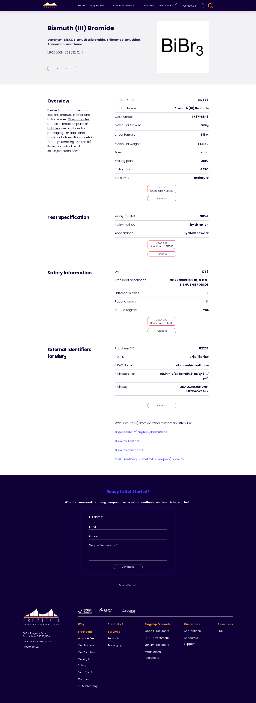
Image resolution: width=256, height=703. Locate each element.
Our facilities (86, 652)
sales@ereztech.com (62, 151)
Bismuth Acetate (127, 441)
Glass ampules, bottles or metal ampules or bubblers (68, 123)
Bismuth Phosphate (129, 450)
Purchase (62, 68)
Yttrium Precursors (157, 645)
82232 (204, 348)
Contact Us (189, 5)
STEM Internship (88, 686)
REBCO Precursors (157, 638)
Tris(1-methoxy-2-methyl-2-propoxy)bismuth (149, 459)
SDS (220, 631)
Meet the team (88, 672)
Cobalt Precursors (157, 631)
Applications (192, 631)
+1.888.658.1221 (31, 646)
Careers (83, 679)
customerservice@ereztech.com (41, 641)
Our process (86, 645)
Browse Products (128, 585)
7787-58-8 (200, 117)
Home (81, 5)
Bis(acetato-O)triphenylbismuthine (141, 432)
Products (114, 638)
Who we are (86, 638)
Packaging (115, 645)
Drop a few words (102, 545)
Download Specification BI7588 (161, 189)
